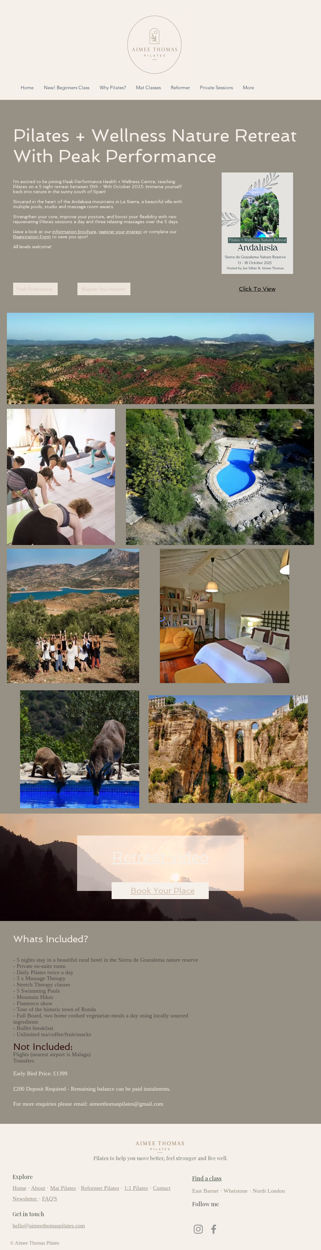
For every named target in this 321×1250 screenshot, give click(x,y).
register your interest (120, 231)
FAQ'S (49, 1199)
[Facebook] (214, 1229)
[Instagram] (198, 1229)
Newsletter (25, 1199)
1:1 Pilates (136, 1188)
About (38, 1188)
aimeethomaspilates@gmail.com (126, 1104)
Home (19, 1188)
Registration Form (32, 236)
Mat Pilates (63, 1188)
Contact (162, 1188)
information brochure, (74, 231)
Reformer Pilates (100, 1188)
